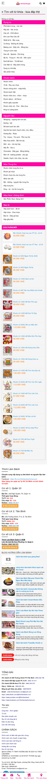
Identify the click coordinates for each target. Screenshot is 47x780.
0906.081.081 (19, 686)
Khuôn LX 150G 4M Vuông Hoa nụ (25, 359)
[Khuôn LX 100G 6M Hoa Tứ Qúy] (7, 316)
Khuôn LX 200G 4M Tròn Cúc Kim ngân (27, 382)
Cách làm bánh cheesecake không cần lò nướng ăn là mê (29, 590)
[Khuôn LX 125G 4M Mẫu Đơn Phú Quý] (7, 339)
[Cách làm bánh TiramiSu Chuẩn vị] (8, 646)
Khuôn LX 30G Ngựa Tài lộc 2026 (25, 256)
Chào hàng (7, 660)
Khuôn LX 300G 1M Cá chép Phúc (25, 428)
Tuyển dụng (7, 655)
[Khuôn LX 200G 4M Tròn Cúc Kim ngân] (7, 385)
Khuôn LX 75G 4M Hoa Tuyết (23, 439)
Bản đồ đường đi (11, 506)
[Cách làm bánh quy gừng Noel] (8, 559)
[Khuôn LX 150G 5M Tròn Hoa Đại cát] (7, 373)
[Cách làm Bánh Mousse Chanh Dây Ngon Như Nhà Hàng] (8, 581)
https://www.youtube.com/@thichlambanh (15, 697)
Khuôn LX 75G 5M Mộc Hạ (23, 450)
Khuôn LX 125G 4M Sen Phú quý (25, 302)
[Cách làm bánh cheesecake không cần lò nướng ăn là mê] (8, 592)
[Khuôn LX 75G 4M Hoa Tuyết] (7, 442)
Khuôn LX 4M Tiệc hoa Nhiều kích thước (27, 290)
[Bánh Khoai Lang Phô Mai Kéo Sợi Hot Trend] (8, 624)
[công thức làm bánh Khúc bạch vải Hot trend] (8, 570)
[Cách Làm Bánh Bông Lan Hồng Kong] (8, 635)
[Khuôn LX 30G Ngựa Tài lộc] (7, 270)
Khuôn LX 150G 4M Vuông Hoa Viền (26, 347)
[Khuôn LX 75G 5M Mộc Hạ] (7, 454)
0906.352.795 (14, 526)
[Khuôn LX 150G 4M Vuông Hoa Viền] (7, 350)
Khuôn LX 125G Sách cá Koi (23, 279)
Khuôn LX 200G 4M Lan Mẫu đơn (25, 324)
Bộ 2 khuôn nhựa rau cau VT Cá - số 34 (27, 233)
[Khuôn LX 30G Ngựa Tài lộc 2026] (7, 259)
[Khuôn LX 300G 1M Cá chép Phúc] (7, 431)
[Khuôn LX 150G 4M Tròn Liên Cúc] (7, 396)
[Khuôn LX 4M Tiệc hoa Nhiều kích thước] (7, 293)
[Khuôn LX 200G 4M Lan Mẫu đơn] (7, 328)
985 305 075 (31, 683)
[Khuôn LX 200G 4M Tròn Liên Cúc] (7, 408)
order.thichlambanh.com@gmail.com (19, 692)
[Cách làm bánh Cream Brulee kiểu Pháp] (8, 603)
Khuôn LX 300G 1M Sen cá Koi (24, 416)
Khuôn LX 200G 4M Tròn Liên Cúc (25, 405)
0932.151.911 (14, 503)
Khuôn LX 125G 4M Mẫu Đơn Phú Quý (27, 336)
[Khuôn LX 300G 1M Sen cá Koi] (7, 419)
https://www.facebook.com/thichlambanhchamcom (18, 700)
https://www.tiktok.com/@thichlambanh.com (16, 694)
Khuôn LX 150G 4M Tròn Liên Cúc (25, 393)
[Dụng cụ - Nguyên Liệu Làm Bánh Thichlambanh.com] (23, 3)
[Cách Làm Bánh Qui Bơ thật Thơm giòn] (8, 613)
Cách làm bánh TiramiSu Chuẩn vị (29, 643)
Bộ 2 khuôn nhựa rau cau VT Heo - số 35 (28, 244)
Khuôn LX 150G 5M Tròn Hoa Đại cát (26, 370)
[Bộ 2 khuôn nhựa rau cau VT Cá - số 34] (7, 236)
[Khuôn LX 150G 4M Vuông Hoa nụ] (7, 362)
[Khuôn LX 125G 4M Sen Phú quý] (7, 305)
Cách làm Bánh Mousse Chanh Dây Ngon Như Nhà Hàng (29, 579)
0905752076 (27, 689)
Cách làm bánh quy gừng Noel (28, 556)
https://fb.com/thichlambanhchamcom (23, 479)
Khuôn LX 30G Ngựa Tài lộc (23, 267)
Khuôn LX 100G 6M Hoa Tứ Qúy (25, 313)
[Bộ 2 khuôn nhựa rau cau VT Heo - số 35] (7, 247)
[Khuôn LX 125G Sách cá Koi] (7, 282)
